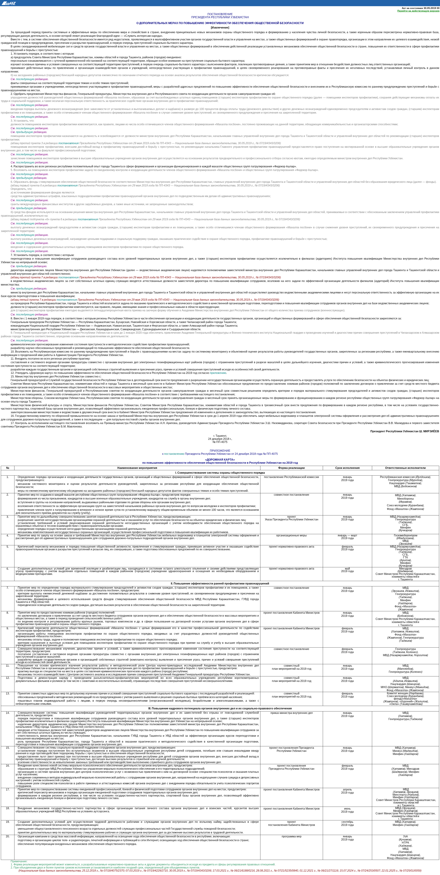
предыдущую (24, 132)
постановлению (174, 453)
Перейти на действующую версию (418, 10)
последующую (25, 79)
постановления (68, 143)
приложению (218, 372)
